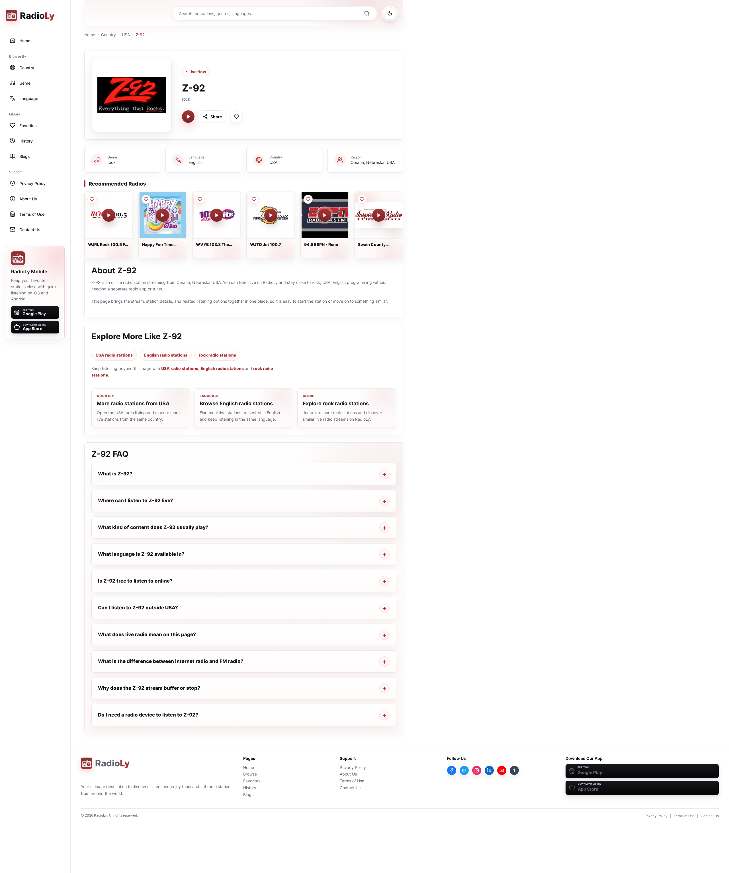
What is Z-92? (115, 474)
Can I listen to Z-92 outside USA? (138, 608)
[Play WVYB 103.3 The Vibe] (216, 215)
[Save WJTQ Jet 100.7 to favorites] (254, 199)
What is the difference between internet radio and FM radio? (170, 661)
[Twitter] (464, 770)
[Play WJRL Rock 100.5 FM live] (108, 215)
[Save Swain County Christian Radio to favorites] (361, 199)
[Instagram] (476, 770)
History (249, 787)
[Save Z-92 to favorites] (236, 116)
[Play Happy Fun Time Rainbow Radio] (162, 215)
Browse (250, 774)
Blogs (248, 794)
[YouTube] (501, 770)
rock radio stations (217, 355)
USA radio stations (114, 355)
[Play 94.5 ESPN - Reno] (324, 215)
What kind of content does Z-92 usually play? (153, 527)
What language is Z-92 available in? (141, 554)
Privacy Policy (353, 767)
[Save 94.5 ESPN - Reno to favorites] (308, 199)
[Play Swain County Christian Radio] (378, 215)
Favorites (251, 780)
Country (108, 34)
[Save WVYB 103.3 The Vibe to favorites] (199, 199)
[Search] (367, 13)
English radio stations (165, 355)
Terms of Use (352, 780)
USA (126, 34)
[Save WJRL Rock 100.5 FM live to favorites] (92, 199)
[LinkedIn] (489, 770)
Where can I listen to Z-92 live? (135, 500)
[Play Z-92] (188, 116)
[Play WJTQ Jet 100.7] (270, 215)
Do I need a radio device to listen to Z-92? (148, 715)
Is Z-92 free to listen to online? (135, 581)
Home (89, 34)
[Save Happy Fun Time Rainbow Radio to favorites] (146, 199)
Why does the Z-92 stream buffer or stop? (149, 688)
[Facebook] (451, 770)
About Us (348, 774)
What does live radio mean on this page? (147, 634)
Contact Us (350, 787)
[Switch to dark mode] (390, 13)
